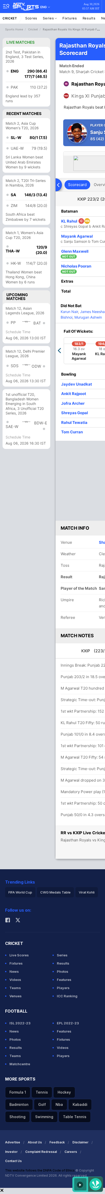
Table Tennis (74, 1117)
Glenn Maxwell (74, 251)
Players (63, 988)
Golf (42, 1104)
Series (49, 18)
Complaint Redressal (41, 1152)
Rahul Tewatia (74, 422)
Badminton (19, 1104)
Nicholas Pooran (76, 266)
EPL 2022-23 (68, 1023)
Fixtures (69, 18)
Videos (15, 980)
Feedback (57, 1142)
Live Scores (19, 955)
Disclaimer (80, 1142)
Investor (11, 1152)
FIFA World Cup (20, 892)
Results (89, 18)
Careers (70, 1152)
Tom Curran (72, 432)
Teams (15, 988)
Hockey (64, 1092)
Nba (59, 1104)
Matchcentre (19, 1064)
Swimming (44, 1117)
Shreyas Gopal (74, 412)
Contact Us (13, 1161)
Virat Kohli (87, 892)
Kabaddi (80, 1104)
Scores (31, 18)
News (14, 971)
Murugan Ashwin (87, 317)
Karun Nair (69, 311)
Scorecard (77, 184)
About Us (35, 1142)
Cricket (10, 18)
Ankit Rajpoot (73, 393)
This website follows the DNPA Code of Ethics (40, 1170)
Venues (15, 996)
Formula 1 (17, 1092)
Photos (62, 971)
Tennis (42, 1092)
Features (64, 980)
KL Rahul (75, 221)
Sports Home (14, 29)
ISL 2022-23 (20, 1023)
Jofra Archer (73, 403)
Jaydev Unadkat (76, 384)
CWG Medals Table (55, 892)
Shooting (17, 1117)
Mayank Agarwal (77, 236)
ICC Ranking (67, 996)
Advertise (12, 1142)
